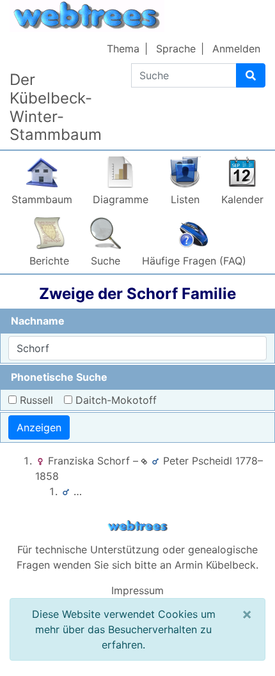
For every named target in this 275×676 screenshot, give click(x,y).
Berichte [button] (49, 260)
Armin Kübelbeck (215, 564)
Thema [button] (123, 48)
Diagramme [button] (120, 199)
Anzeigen (39, 427)
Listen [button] (185, 199)
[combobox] (137, 348)
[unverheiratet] (144, 460)
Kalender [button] (242, 199)
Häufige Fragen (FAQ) (194, 260)
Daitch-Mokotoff (116, 400)
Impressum (137, 590)
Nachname (38, 320)
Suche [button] (105, 260)
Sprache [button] (176, 48)
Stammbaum (42, 199)
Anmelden (236, 48)
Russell (36, 400)
